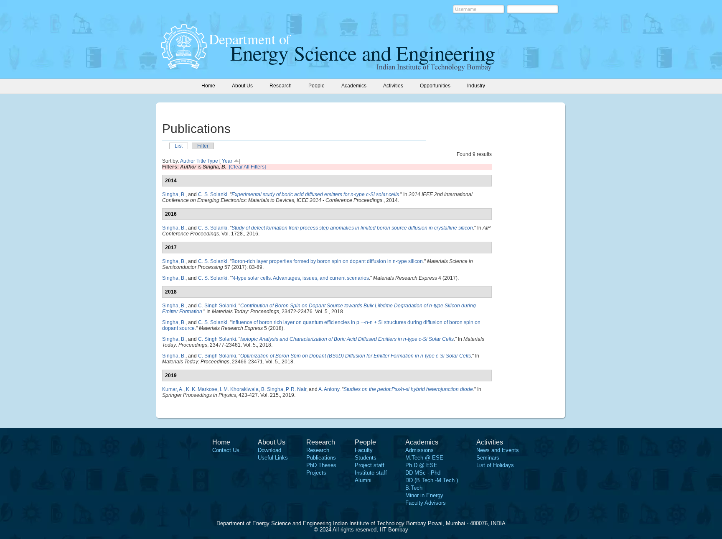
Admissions (419, 450)
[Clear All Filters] (247, 167)
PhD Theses (321, 465)
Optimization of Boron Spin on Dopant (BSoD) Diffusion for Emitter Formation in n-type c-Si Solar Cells (355, 356)
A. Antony (328, 389)
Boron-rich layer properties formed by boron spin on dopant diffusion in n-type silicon (327, 261)
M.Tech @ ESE (424, 458)
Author (187, 161)
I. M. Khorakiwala (239, 389)
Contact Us (225, 450)
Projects (316, 473)
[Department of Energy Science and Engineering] (184, 66)
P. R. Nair (296, 389)
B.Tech (413, 488)
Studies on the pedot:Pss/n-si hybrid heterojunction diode (408, 389)
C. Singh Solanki (217, 306)
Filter (202, 146)
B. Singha (272, 389)
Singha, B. (174, 194)
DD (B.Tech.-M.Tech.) (431, 480)
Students (365, 458)
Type (212, 161)
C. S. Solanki (212, 194)
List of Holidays (495, 465)
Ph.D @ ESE (421, 465)
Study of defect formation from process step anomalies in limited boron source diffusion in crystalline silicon (352, 228)
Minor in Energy (424, 495)
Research (317, 450)
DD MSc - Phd (422, 473)
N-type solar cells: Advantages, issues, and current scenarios (300, 278)
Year (227, 161)
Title (201, 161)
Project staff (369, 465)
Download (269, 450)
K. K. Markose (201, 389)
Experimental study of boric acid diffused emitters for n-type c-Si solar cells (315, 194)
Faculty (364, 450)
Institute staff (371, 473)
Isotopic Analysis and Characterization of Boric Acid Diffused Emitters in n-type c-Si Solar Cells (347, 339)
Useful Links (273, 458)
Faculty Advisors (425, 503)
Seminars (487, 458)
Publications (321, 458)
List (179, 146)
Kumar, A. (172, 389)
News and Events (497, 450)
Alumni (363, 480)
